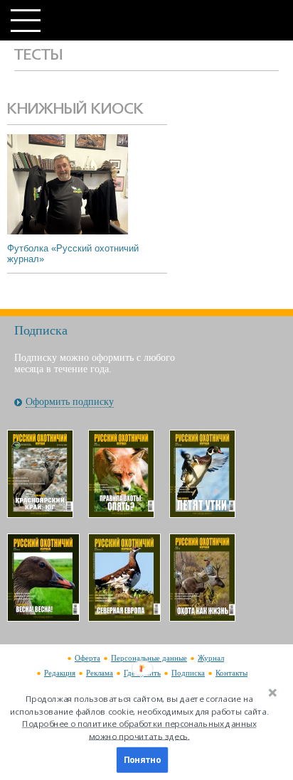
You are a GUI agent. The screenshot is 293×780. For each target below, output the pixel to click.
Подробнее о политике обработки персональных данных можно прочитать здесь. (139, 730)
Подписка (188, 672)
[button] (139, 717)
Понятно (142, 760)
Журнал (211, 658)
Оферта (87, 658)
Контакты (231, 672)
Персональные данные (149, 658)
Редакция (59, 672)
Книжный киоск (75, 110)
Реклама (99, 672)
